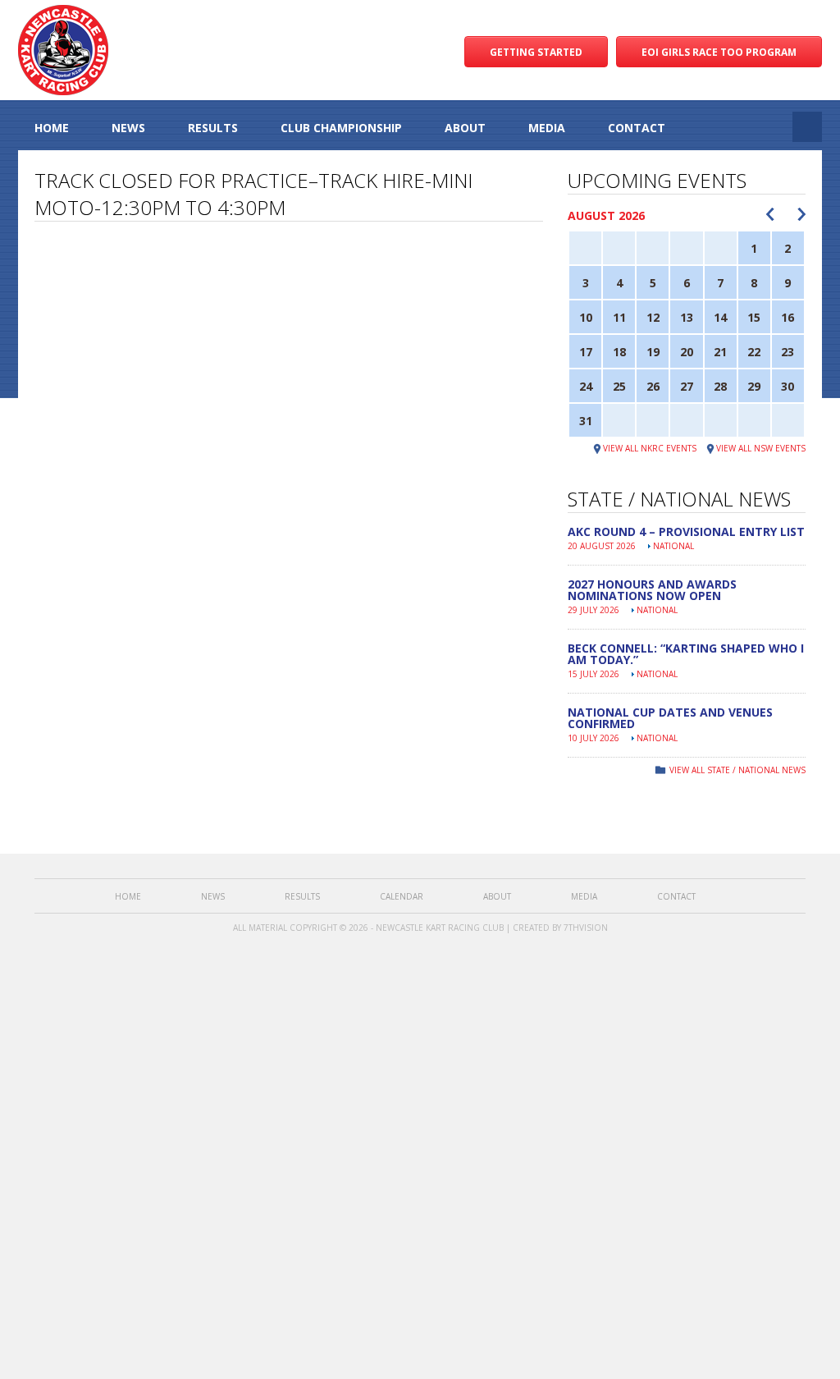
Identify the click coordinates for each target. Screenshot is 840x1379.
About (465, 127)
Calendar (401, 896)
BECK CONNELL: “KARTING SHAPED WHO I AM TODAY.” (686, 653)
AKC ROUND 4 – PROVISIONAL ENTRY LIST (686, 531)
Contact (636, 127)
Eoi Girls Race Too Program (719, 52)
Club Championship (341, 127)
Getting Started (536, 52)
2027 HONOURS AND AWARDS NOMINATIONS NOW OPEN (652, 589)
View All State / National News (737, 770)
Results (213, 127)
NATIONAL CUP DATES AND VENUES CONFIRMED (670, 717)
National (673, 546)
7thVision (586, 927)
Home (51, 127)
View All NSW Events (761, 448)
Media (546, 127)
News (128, 127)
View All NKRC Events (649, 448)
